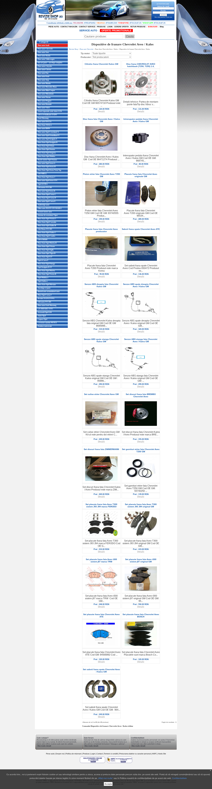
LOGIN (109, 27)
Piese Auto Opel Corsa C (47, 194)
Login (93, 754)
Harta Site (162, 754)
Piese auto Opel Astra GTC (48, 181)
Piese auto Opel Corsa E (47, 201)
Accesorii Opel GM (45, 312)
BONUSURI (152, 27)
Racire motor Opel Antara (47, 160)
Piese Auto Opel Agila (46, 250)
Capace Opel (42, 319)
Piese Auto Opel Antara (46, 149)
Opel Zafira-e (43, 281)
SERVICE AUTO (88, 30)
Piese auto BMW (44, 129)
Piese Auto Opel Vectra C (47, 219)
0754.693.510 (111, 23)
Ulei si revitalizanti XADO (47, 115)
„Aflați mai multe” (105, 778)
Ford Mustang (43, 118)
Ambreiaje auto (43, 205)
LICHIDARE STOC (45, 309)
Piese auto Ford (43, 77)
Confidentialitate (179, 778)
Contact (99, 754)
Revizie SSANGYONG (46, 298)
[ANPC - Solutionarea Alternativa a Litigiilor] (119, 763)
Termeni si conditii (111, 754)
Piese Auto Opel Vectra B (47, 274)
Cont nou (169, 17)
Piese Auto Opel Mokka (46, 156)
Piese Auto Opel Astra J (46, 177)
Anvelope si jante (44, 288)
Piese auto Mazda (44, 83)
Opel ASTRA (43, 184)
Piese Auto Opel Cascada (47, 222)
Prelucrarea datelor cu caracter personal (135, 754)
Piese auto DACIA (44, 122)
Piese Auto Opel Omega (46, 264)
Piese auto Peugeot (44, 101)
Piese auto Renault (44, 104)
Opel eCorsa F (43, 260)
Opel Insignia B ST (45, 267)
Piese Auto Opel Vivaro (46, 246)
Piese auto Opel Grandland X (48, 135)
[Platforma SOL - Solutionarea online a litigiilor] (92, 763)
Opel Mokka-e (43, 278)
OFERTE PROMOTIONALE (116, 30)
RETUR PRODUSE (138, 27)
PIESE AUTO (53, 27)
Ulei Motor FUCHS (45, 229)
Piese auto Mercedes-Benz (47, 87)
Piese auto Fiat (43, 73)
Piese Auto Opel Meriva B (47, 243)
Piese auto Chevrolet (45, 49)
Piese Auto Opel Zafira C (47, 233)
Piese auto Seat (43, 52)
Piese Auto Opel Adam (46, 146)
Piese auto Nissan (44, 97)
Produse (86, 754)
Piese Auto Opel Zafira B (47, 226)
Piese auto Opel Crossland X (48, 132)
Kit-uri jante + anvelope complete (50, 63)
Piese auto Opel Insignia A (47, 139)
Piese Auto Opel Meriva (46, 271)
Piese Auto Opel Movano (47, 285)
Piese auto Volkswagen (46, 59)
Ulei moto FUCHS (44, 302)
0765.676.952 (89, 23)
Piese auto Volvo (44, 108)
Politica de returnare (74, 754)
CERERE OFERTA (121, 27)
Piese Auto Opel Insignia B (47, 142)
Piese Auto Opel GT (45, 257)
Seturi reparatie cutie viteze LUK (50, 111)
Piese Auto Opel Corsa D (47, 198)
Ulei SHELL (42, 174)
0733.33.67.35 (135, 23)
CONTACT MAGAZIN (68, 27)
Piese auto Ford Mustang (47, 305)
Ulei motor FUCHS (45, 187)
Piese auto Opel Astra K (46, 191)
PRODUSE (101, 27)
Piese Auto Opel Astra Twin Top (49, 170)
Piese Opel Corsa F (45, 295)
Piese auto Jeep (43, 80)
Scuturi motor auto (45, 212)
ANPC (154, 754)
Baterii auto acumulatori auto (49, 291)
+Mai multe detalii (44, 746)
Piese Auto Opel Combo (46, 236)
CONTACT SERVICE (87, 27)
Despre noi (60, 754)
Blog (161, 27)
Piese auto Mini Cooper (46, 90)
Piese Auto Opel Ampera (47, 153)
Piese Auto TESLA (45, 125)
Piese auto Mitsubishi (46, 94)
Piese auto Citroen (44, 70)
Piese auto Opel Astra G (46, 163)
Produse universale (45, 326)
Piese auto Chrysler (45, 66)
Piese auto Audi (43, 45)
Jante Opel (42, 316)
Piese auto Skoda (44, 56)
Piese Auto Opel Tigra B (46, 253)
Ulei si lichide (42, 239)
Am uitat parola (159, 17)
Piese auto (50, 754)
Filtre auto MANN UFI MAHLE (50, 208)
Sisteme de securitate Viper (48, 215)
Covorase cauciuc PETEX (47, 323)
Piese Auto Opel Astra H (47, 167)
